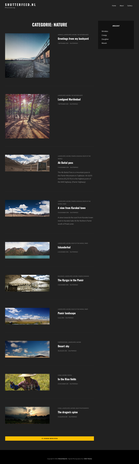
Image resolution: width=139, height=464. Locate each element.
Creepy (104, 35)
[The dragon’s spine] (27, 415)
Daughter (105, 39)
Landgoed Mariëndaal (69, 99)
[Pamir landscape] (27, 316)
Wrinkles (105, 31)
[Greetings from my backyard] (27, 55)
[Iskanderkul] (27, 250)
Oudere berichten (51, 438)
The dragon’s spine (68, 412)
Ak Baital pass (65, 163)
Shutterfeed (74, 43)
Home (114, 5)
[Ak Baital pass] (27, 163)
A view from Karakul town (71, 208)
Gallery (129, 5)
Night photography (82, 408)
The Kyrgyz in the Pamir (71, 280)
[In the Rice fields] (27, 382)
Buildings (61, 276)
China (60, 375)
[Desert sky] (27, 349)
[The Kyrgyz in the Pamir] (27, 283)
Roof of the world (77, 243)
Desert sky (63, 346)
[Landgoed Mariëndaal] (27, 116)
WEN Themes (88, 459)
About (122, 5)
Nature (74, 34)
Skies (64, 204)
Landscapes (67, 34)
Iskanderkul (64, 247)
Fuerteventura (62, 342)
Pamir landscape (67, 313)
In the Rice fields (67, 379)
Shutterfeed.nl (20, 4)
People (69, 375)
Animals (60, 34)
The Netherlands (82, 34)
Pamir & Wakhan (76, 156)
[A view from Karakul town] (27, 208)
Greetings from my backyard (73, 39)
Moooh (104, 43)
